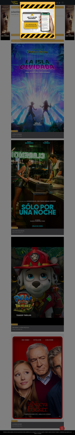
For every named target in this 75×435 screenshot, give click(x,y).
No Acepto (39, 433)
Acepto (35, 433)
